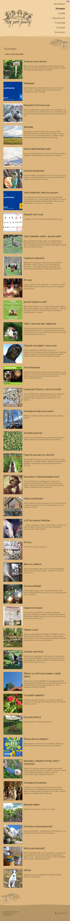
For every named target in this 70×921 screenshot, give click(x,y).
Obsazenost (58, 18)
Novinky (60, 8)
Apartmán (59, 3)
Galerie (60, 27)
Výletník (60, 22)
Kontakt (60, 32)
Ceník (61, 13)
